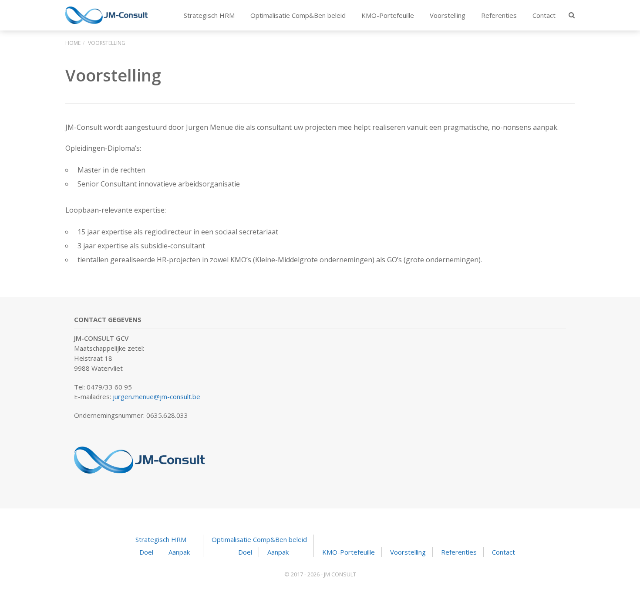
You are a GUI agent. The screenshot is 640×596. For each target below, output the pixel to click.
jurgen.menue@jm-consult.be (156, 396)
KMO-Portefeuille (387, 15)
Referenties (499, 15)
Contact (544, 15)
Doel (146, 552)
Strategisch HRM (209, 15)
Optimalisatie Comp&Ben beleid (298, 15)
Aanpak (179, 552)
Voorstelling (447, 15)
